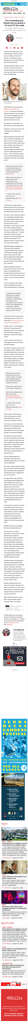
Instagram (9, 624)
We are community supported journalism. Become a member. (14, 1014)
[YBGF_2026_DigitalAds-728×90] (14, 4)
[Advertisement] (13, 694)
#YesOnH (11, 187)
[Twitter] (19, 642)
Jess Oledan (6, 918)
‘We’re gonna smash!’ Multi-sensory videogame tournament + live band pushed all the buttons (14, 908)
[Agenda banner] (14, 985)
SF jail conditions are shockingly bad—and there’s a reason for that (14, 877)
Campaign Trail (7, 963)
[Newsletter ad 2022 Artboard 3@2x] (14, 665)
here (18, 619)
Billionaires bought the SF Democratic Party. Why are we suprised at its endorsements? (13, 967)
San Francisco (17, 609)
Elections (21, 17)
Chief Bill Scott (19, 606)
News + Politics (8, 17)
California (12, 606)
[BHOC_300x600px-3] (13, 820)
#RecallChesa (18, 187)
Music (4, 905)
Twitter (16, 622)
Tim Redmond (19, 38)
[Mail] (16, 642)
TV (22, 609)
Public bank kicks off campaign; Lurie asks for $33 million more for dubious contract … (14, 844)
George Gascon (9, 608)
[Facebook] (13, 642)
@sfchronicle (10, 173)
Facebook (11, 622)
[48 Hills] (14, 9)
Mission (16, 608)
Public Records (9, 609)
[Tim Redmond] (10, 38)
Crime (15, 17)
